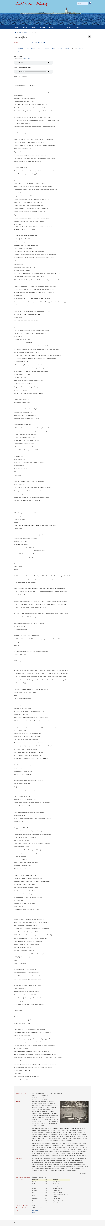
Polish (20, 52)
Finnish (47, 48)
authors (51, 27)
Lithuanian (74, 48)
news (25, 27)
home (17, 27)
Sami (32, 52)
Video (33, 1212)
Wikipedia (35, 1210)
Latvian (67, 48)
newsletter (78, 27)
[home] (31, 5)
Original (20, 48)
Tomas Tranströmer (39, 42)
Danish (27, 48)
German (53, 48)
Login (15, 1222)
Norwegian (82, 48)
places (34, 27)
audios (69, 27)
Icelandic (60, 48)
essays (42, 27)
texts (59, 27)
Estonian (39, 48)
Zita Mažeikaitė (26, 58)
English (33, 48)
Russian (26, 52)
